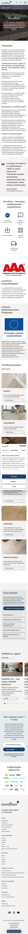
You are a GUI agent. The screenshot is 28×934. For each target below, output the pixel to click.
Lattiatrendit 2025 (6, 870)
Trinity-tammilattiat (6, 827)
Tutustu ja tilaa (9, 400)
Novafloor (4, 840)
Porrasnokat (4, 888)
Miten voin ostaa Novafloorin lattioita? (11, 635)
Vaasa (3, 855)
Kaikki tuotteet (6, 369)
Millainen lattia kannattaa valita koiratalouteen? (13, 873)
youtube (18, 913)
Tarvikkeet (5, 892)
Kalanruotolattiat (10, 557)
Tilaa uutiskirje (10, 749)
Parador (3, 842)
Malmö (3, 864)
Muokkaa (13, 481)
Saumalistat (4, 886)
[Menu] (25, 2)
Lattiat (3, 818)
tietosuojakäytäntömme (18, 755)
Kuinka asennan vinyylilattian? (9, 875)
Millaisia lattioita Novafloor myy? (12, 619)
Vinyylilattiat (9, 423)
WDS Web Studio (14, 927)
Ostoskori (20, 2)
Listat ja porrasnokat (8, 881)
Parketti (6, 391)
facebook (9, 913)
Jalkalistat (4, 884)
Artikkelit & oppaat (7, 868)
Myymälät (5, 853)
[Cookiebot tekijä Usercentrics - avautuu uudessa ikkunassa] (19, 446)
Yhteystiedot (5, 903)
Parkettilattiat (5, 820)
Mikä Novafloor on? (8, 615)
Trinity (3, 844)
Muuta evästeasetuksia (14, 923)
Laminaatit (8, 523)
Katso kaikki (5, 657)
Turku (3, 857)
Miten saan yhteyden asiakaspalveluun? (9, 625)
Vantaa (3, 861)
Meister (3, 838)
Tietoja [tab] (23, 450)
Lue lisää (6, 698)
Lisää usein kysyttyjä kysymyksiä (15, 608)
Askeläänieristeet (6, 895)
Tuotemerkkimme (7, 835)
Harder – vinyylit (5, 846)
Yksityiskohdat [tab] (14, 450)
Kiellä (14, 486)
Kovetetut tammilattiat (7, 825)
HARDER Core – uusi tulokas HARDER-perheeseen (11, 682)
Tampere (4, 859)
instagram (14, 913)
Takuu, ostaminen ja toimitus (9, 905)
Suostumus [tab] (5, 450)
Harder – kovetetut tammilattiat (9, 848)
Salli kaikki (14, 476)
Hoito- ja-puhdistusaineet (8, 897)
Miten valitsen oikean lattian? (11, 630)
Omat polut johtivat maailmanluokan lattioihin (13, 877)
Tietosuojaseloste (14, 925)
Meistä (4, 901)
